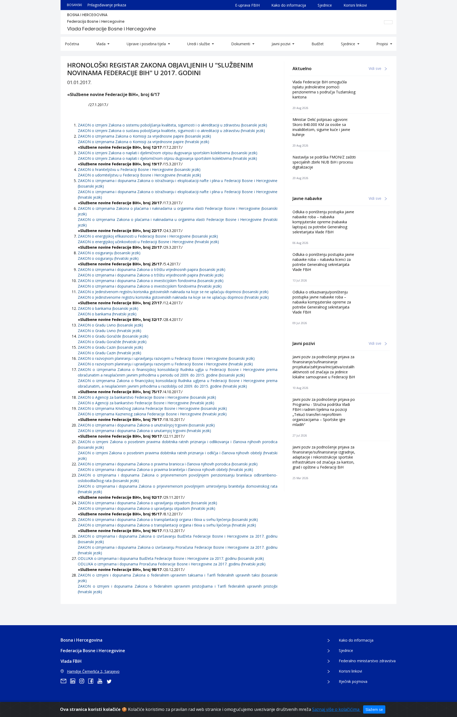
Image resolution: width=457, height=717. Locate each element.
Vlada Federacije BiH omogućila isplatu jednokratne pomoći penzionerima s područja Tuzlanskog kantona (324, 89)
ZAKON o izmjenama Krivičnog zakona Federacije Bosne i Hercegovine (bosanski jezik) (152, 408)
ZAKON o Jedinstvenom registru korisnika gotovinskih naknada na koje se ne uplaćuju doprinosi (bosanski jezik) (173, 291)
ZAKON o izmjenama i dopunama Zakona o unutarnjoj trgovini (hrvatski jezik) (144, 430)
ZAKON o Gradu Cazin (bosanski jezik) (110, 347)
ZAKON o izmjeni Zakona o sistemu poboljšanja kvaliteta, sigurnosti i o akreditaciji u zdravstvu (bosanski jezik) (172, 125)
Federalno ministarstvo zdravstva (367, 660)
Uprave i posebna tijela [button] (147, 43)
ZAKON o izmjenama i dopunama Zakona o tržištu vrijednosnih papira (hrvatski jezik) (150, 275)
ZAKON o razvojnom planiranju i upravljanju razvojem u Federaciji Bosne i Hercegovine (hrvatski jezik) (165, 363)
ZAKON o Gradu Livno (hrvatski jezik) (109, 330)
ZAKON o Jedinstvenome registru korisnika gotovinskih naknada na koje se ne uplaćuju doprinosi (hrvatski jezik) (173, 297)
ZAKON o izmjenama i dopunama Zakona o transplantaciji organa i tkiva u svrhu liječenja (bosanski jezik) (168, 519)
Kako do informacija (288, 5)
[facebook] (92, 681)
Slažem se (374, 709)
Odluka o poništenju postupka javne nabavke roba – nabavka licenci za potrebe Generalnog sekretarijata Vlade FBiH (323, 262)
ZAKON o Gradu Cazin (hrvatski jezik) (109, 352)
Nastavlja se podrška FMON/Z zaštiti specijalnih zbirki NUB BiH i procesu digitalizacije (324, 162)
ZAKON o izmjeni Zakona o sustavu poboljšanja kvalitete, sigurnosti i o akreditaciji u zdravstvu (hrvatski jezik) (171, 130)
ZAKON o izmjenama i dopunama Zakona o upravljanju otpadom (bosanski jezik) (147, 502)
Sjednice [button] (348, 43)
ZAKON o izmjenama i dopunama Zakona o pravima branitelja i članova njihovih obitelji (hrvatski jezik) (165, 469)
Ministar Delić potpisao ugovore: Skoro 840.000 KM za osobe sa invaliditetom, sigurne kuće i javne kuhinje (321, 127)
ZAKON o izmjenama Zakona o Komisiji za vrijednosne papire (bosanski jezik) (144, 136)
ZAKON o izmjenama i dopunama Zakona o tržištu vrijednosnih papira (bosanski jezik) (151, 269)
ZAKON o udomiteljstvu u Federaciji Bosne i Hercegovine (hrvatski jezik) (139, 175)
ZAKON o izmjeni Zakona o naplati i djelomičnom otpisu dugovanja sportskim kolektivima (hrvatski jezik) (167, 158)
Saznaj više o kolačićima (336, 709)
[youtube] (101, 681)
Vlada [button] (101, 43)
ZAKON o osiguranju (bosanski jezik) (109, 252)
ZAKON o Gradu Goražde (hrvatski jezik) (112, 341)
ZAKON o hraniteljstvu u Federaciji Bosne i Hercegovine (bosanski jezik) (139, 169)
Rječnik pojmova (353, 681)
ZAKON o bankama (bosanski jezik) (108, 308)
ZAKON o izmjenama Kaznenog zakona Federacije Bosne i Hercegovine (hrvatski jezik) (152, 413)
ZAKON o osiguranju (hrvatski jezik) (108, 258)
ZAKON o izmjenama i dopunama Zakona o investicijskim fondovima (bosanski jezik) (150, 280)
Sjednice (325, 5)
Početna (72, 43)
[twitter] (110, 681)
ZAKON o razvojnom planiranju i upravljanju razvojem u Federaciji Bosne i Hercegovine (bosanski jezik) (166, 358)
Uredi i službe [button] (199, 43)
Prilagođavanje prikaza (106, 4)
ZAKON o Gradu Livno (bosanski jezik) (110, 325)
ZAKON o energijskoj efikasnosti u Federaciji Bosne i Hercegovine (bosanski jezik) (148, 236)
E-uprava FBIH (247, 5)
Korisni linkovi (355, 5)
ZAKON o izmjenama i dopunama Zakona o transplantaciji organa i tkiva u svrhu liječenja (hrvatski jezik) (167, 525)
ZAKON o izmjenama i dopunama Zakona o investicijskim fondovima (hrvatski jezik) (150, 286)
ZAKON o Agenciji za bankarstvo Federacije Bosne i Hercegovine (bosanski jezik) (147, 397)
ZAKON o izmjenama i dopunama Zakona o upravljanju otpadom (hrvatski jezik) (146, 508)
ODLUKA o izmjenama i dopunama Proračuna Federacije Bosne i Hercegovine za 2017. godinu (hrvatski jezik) (172, 563)
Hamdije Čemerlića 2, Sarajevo (93, 671)
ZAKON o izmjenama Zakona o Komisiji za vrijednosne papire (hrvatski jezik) (143, 141)
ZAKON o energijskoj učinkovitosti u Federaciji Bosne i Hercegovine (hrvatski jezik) (148, 241)
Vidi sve (375, 68)
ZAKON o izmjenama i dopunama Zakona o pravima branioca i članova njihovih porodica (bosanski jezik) (168, 463)
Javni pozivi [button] (281, 43)
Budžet (318, 43)
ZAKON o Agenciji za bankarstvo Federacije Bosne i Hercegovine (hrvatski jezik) (146, 402)
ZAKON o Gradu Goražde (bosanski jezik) (113, 336)
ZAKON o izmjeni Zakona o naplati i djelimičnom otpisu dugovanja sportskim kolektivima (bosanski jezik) (167, 152)
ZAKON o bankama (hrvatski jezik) (107, 313)
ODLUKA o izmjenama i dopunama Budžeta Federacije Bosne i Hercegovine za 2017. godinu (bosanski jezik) (171, 558)
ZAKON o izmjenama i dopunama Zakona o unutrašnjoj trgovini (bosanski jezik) (146, 425)
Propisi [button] (382, 43)
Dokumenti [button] (241, 43)
